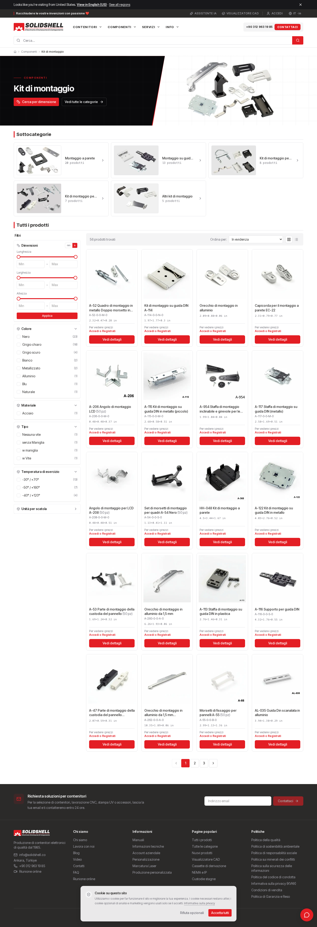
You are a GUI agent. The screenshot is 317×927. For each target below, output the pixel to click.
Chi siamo (80, 840)
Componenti (29, 51)
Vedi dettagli (112, 339)
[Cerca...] (297, 40)
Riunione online (30, 871)
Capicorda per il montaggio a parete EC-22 (277, 308)
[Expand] (75, 509)
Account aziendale (146, 853)
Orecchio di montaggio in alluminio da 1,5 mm (163, 611)
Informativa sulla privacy (199, 903)
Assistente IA (205, 13)
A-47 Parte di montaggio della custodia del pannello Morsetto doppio (112, 712)
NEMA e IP (199, 872)
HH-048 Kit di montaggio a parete (220, 510)
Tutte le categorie (205, 846)
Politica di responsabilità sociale (274, 853)
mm (69, 245)
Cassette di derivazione (209, 866)
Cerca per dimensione (39, 102)
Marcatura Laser (144, 866)
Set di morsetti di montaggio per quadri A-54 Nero (166, 510)
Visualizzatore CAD (242, 13)
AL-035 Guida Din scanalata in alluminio (277, 712)
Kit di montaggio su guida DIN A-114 (166, 308)
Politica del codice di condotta (273, 877)
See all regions (119, 4)
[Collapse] (75, 329)
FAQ (76, 872)
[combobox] (153, 40)
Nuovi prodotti (202, 853)
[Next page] (213, 763)
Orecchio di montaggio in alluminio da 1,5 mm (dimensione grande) (163, 712)
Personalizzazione (146, 859)
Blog (76, 853)
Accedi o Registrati (102, 331)
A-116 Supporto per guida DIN (277, 609)
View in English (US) (92, 4)
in (75, 245)
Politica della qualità (265, 840)
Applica (47, 315)
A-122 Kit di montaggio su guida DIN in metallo (274, 510)
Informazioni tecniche (148, 846)
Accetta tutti (220, 913)
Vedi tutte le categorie (81, 102)
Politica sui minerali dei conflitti (273, 859)
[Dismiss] (300, 4)
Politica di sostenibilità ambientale (275, 846)
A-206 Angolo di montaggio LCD (110, 409)
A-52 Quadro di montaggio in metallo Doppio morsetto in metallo (111, 308)
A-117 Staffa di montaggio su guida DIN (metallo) (276, 409)
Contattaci (287, 27)
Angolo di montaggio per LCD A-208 (111, 510)
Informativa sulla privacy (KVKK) (273, 883)
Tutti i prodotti (202, 840)
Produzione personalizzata (152, 872)
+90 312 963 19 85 (259, 27)
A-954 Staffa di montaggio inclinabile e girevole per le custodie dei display (220, 409)
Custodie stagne (204, 879)
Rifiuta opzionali (192, 913)
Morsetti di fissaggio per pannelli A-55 (218, 712)
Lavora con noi (83, 846)
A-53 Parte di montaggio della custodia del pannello (111, 611)
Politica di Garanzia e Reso (270, 896)
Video (77, 859)
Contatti (78, 866)
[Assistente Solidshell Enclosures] (306, 914)
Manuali (138, 840)
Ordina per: (218, 239)
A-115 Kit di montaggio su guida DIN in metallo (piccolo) (166, 409)
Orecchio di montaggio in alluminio (219, 308)
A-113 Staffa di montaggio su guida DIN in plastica (221, 611)
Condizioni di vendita (266, 890)
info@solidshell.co (32, 855)
